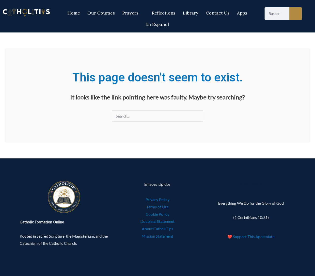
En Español (157, 24)
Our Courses (101, 13)
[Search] (295, 13)
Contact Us (218, 13)
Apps (242, 13)
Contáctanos (251, 184)
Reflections (163, 13)
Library (190, 13)
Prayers (130, 13)
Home (73, 13)
